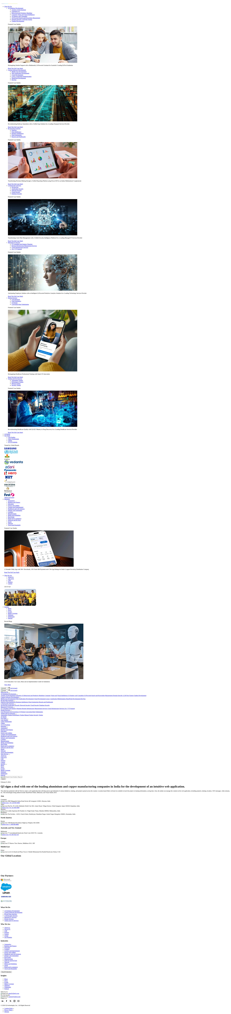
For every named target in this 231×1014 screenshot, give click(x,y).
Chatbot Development (18, 21)
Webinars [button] (3, 772)
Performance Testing (17, 382)
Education (11, 504)
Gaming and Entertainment (15, 507)
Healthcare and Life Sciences (16, 509)
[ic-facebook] (7, 1002)
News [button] (2, 767)
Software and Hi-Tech (14, 520)
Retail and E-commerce (14, 518)
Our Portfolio (8, 937)
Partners (10, 582)
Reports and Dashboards (19, 137)
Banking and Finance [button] (7, 729)
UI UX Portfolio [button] (5, 725)
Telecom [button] (3, 751)
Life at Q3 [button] (4, 757)
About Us (11, 577)
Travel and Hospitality (14, 525)
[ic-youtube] (18, 1002)
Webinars (10, 615)
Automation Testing (17, 380)
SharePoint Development (19, 78)
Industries (7, 499)
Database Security (17, 193)
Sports (10, 522)
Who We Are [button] (4, 754)
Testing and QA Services (15, 379)
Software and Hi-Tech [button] (7, 747)
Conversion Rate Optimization (20, 304)
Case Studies (11, 437)
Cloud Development (17, 75)
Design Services (12, 298)
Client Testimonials (13, 439)
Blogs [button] (2, 765)
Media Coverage (12, 613)
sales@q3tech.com (13, 993)
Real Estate (11, 517)
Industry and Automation (15, 510)
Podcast (10, 618)
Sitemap (6, 1011)
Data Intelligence (16, 132)
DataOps (14, 130)
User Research (16, 299)
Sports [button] (2, 749)
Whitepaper (11, 616)
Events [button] (3, 768)
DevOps (14, 80)
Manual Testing (16, 383)
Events (10, 612)
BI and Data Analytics (14, 128)
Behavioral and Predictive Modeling (22, 13)
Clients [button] (3, 723)
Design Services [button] (5, 710)
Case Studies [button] (4, 720)
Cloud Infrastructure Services (20, 247)
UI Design (15, 303)
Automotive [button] (4, 728)
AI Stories (7, 434)
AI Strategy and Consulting (19, 16)
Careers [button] (3, 762)
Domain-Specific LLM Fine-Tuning (22, 19)
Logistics (10, 512)
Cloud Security (16, 192)
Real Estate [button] (4, 744)
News (9, 610)
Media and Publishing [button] (7, 742)
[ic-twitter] (11, 1002)
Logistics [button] (3, 739)
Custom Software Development (17, 70)
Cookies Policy (8, 1008)
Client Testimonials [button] (6, 721)
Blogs (9, 608)
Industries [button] (3, 726)
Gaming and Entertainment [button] (8, 734)
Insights (6, 607)
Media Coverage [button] (5, 770)
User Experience (16, 301)
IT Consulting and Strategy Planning (22, 244)
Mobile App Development (19, 71)
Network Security (17, 190)
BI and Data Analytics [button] (7, 700)
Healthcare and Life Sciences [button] (9, 736)
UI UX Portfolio (12, 442)
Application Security (17, 189)
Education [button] (3, 731)
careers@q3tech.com (14, 996)
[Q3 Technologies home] (9, 3)
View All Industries (6, 972)
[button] (12, 688)
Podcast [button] (3, 775)
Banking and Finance (14, 502)
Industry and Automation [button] (8, 738)
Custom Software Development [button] (10, 697)
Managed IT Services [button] (7, 707)
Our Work (7, 435)
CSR (9, 580)
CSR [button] (2, 759)
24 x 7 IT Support (17, 249)
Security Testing (16, 385)
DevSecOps (15, 187)
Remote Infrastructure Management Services (24, 246)
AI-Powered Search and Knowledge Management (26, 18)
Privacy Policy (8, 1010)
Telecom (10, 523)
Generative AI (16, 11)
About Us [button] (3, 755)
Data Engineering (17, 135)
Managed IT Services (14, 242)
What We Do (8, 6)
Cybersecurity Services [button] (7, 703)
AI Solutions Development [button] (8, 694)
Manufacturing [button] (5, 741)
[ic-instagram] (15, 1002)
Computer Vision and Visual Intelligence (23, 14)
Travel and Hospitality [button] (7, 752)
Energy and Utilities (13, 505)
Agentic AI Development (19, 10)
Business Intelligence (18, 133)
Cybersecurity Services (14, 185)
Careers (10, 583)
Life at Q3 (11, 579)
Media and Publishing (14, 515)
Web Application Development (20, 73)
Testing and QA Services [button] (8, 713)
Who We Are (8, 575)
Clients (10, 440)
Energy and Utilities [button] (6, 733)
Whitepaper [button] (4, 773)
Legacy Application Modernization (21, 76)
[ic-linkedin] (3, 1002)
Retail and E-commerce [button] (7, 746)
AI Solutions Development (15, 8)
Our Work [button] (3, 718)
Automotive (11, 500)
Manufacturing (12, 513)
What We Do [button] (4, 692)
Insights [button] (3, 764)
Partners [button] (3, 760)
